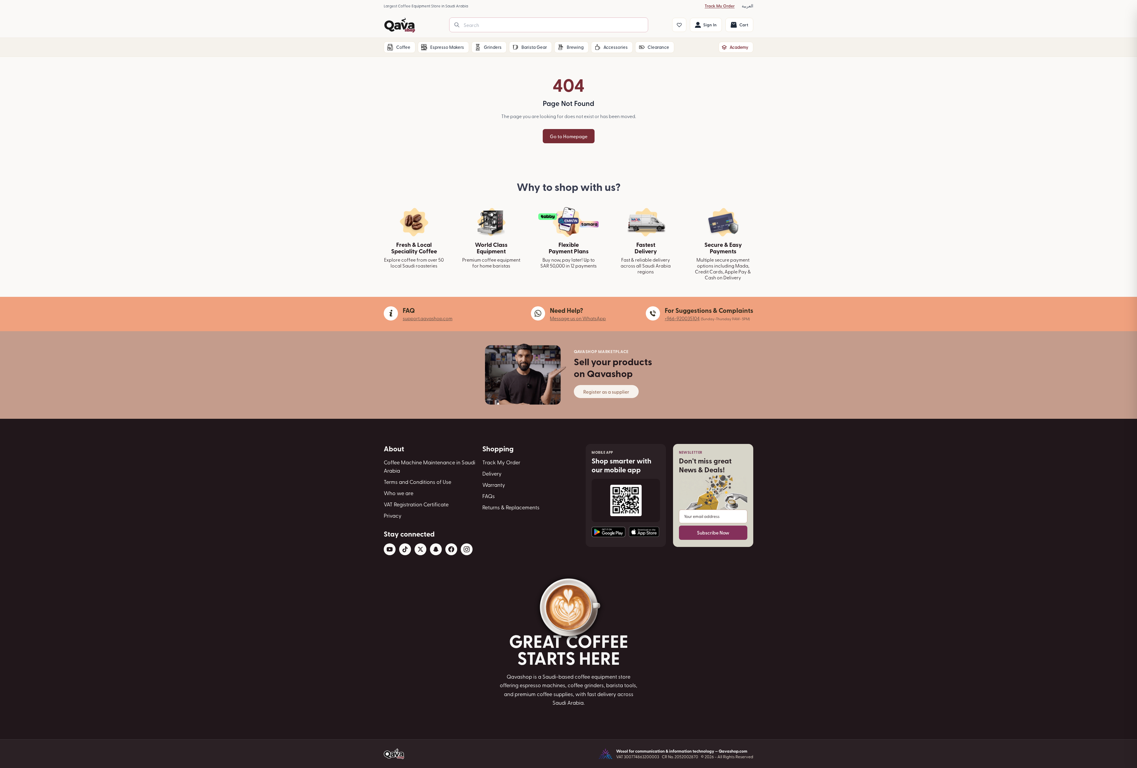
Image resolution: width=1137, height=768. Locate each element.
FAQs (488, 496)
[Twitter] (420, 549)
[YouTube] (390, 549)
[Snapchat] (436, 549)
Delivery (492, 473)
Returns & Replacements (510, 507)
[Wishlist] (679, 25)
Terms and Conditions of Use (417, 481)
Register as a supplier (606, 391)
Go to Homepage (568, 136)
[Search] (457, 25)
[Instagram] (467, 549)
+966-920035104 (682, 318)
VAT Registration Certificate (416, 504)
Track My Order (720, 6)
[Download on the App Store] (644, 532)
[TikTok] (405, 549)
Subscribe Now (713, 532)
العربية (747, 6)
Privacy (393, 515)
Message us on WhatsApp (578, 318)
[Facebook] (451, 549)
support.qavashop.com (427, 318)
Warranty (493, 484)
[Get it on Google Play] (608, 532)
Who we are (398, 493)
